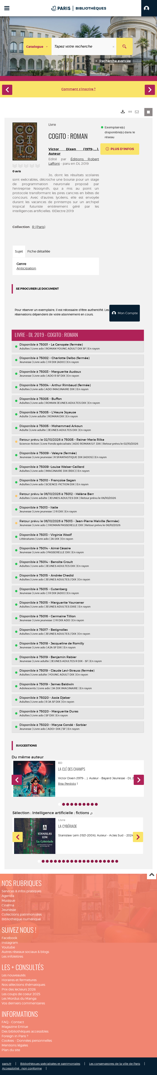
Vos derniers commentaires (23, 1003)
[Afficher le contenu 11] (79, 861)
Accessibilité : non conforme (22, 1068)
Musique (8, 901)
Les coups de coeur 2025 (21, 994)
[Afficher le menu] (7, 8)
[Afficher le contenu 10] (96, 804)
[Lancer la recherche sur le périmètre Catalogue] (124, 46)
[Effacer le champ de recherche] (113, 46)
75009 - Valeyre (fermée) (57, 453)
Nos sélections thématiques (23, 985)
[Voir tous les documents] (91, 813)
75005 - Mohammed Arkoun (61, 426)
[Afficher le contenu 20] (116, 861)
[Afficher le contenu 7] (84, 804)
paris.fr (6, 1063)
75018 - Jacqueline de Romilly (61, 643)
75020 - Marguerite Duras (58, 711)
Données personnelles (34, 1041)
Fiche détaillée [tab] (38, 251)
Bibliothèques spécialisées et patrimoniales (50, 1063)
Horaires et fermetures (19, 980)
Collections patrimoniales (22, 914)
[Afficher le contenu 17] (104, 861)
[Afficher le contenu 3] (67, 804)
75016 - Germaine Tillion (57, 616)
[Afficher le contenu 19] (112, 861)
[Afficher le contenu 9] (92, 804)
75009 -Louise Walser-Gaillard (61, 467)
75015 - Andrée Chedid (56, 575)
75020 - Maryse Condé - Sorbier (63, 725)
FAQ (5, 1022)
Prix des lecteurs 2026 (19, 989)
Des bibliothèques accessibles (25, 1031)
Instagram (10, 943)
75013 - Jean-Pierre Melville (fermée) (91, 521)
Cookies (8, 1041)
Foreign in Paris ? (15, 1036)
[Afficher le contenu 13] (88, 861)
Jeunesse (9, 910)
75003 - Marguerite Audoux (60, 372)
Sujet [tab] (19, 251)
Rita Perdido (67, 783)
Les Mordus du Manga (19, 998)
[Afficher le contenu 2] (63, 804)
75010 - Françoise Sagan (57, 480)
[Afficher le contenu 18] (108, 861)
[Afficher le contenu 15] (96, 861)
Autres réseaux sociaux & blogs (25, 952)
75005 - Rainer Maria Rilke (84, 440)
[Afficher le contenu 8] (88, 804)
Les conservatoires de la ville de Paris (114, 1063)
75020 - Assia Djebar (54, 698)
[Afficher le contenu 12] (84, 861)
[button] (149, 8)
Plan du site (11, 1050)
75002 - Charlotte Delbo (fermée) (64, 358)
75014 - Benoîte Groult (56, 562)
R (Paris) (38, 227)
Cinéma (8, 905)
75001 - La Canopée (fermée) (61, 344)
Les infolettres (12, 956)
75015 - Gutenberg (53, 589)
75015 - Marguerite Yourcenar (61, 602)
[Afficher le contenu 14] (92, 861)
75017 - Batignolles (53, 630)
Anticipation (26, 268)
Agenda (8, 896)
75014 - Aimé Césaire (55, 548)
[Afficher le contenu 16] (100, 861)
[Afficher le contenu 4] (71, 804)
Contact (17, 1022)
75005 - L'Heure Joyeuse (57, 412)
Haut (151, 874)
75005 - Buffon (50, 399)
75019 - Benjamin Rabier (57, 657)
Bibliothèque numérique (21, 919)
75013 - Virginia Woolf (55, 535)
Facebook (9, 938)
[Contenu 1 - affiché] (59, 804)
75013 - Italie (48, 507)
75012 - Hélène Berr (79, 494)
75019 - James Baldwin (56, 684)
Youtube (8, 947)
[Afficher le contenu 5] (75, 804)
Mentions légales (15, 1045)
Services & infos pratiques (21, 891)
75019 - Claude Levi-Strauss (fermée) (66, 670)
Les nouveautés (14, 975)
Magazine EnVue (15, 1027)
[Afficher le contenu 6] (79, 804)
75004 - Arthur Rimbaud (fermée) (65, 385)
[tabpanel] (56, 266)
